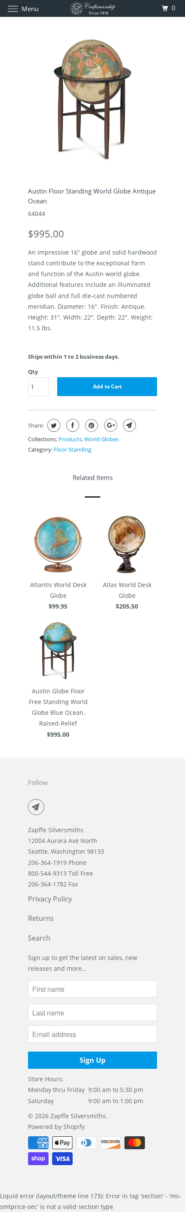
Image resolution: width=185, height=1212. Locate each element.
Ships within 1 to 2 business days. (73, 356)
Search (39, 938)
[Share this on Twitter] (52, 425)
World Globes (101, 439)
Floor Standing (72, 449)
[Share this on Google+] (109, 425)
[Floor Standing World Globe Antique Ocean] (92, 98)
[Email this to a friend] (128, 425)
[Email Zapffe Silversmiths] (38, 807)
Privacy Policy (50, 899)
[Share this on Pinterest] (90, 425)
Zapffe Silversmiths (78, 1116)
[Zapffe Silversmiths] (92, 8)
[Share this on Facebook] (71, 425)
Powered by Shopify (56, 1127)
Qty (33, 371)
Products (70, 439)
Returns (41, 918)
